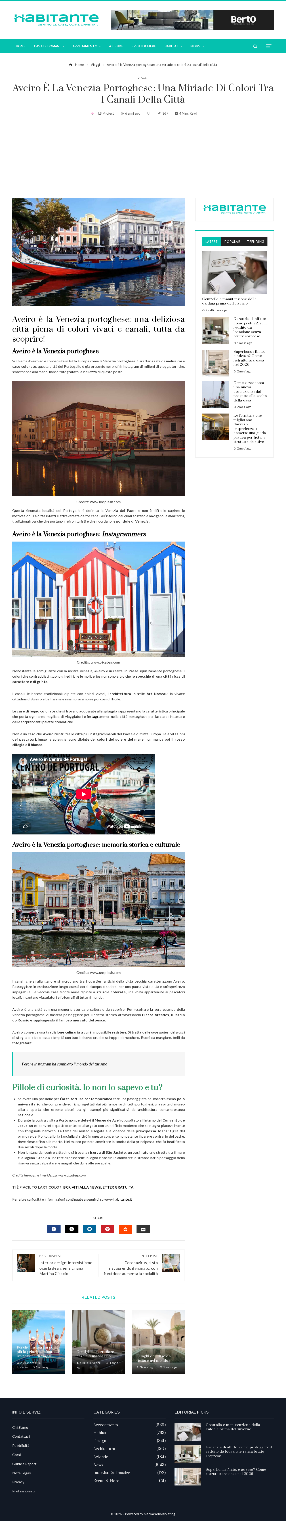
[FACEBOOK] (54, 1229)
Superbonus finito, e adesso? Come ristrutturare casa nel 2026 (249, 358)
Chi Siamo (20, 1427)
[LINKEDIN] (89, 1229)
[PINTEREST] (107, 1229)
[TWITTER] (71, 1229)
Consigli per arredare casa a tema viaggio (95, 1354)
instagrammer (98, 716)
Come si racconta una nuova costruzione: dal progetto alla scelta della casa (250, 392)
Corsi (16, 1454)
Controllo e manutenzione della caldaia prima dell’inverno (229, 301)
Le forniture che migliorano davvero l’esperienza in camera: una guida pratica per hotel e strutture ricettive (249, 428)
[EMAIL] (143, 1229)
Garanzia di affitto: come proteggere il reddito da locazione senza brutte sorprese (250, 327)
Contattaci (21, 1436)
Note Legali (21, 1473)
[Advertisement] (143, 157)
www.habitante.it (118, 1199)
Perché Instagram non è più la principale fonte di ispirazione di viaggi (38, 1351)
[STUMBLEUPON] (125, 1229)
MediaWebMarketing (159, 1514)
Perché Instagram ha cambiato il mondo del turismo (64, 1064)
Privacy (18, 1482)
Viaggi (143, 77)
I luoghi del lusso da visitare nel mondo (153, 1358)
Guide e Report (24, 1464)
